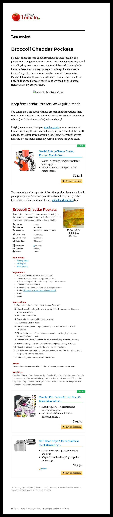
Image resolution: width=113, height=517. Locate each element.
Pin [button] (78, 230)
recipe (29, 490)
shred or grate (51, 127)
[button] (69, 233)
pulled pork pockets (63, 200)
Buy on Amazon (73, 181)
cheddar (15, 490)
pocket (23, 490)
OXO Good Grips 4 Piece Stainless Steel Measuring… (59, 443)
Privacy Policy (34, 509)
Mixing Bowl (22, 266)
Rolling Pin (21, 263)
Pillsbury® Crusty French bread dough (39, 290)
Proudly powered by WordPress (55, 509)
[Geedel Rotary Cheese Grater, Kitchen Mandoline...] (25, 160)
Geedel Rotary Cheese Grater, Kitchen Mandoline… (56, 153)
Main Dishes (41, 487)
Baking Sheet (23, 260)
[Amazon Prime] (61, 469)
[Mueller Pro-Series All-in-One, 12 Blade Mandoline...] (25, 406)
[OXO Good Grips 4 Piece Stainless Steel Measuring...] (25, 445)
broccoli (53, 487)
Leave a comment (43, 490)
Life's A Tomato (18, 509)
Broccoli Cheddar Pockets (42, 49)
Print (71, 230)
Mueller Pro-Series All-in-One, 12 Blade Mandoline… (60, 399)
